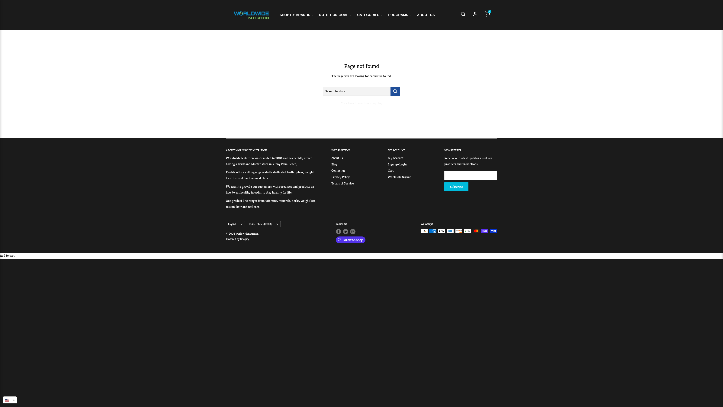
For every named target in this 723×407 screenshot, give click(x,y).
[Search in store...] (395, 91)
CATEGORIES (368, 15)
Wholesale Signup (399, 177)
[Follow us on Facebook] (338, 231)
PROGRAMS (398, 15)
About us (337, 158)
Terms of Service (342, 183)
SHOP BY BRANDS (295, 15)
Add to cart (7, 255)
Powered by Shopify (237, 239)
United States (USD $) (260, 224)
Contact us (338, 170)
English (232, 224)
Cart (391, 170)
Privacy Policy (340, 177)
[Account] (475, 15)
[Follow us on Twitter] (345, 231)
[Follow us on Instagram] (352, 231)
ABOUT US (426, 15)
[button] (10, 400)
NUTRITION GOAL (333, 15)
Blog (334, 164)
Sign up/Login (397, 164)
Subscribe (456, 187)
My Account (395, 158)
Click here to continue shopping (361, 103)
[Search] (463, 15)
